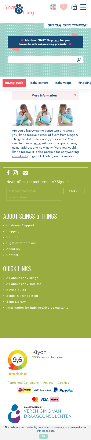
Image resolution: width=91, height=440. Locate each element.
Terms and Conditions (23, 383)
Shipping (13, 231)
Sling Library (16, 301)
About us (13, 249)
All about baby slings (22, 278)
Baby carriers (39, 82)
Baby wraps (63, 82)
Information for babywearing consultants (37, 307)
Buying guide (14, 82)
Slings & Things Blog (22, 295)
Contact (12, 255)
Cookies (63, 383)
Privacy (48, 383)
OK (43, 436)
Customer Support (20, 225)
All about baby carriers (23, 283)
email (37, 143)
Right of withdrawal (21, 243)
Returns (12, 237)
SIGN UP (74, 190)
